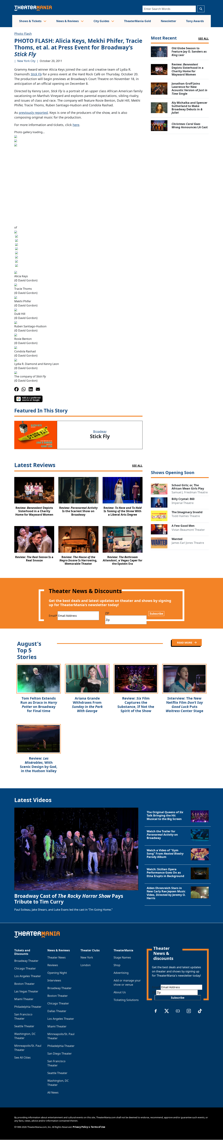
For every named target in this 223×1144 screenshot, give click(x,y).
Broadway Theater (26, 961)
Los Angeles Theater (27, 976)
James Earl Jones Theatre (188, 543)
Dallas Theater (56, 1011)
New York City (26, 61)
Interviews (54, 980)
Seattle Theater (24, 1026)
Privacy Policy (80, 1127)
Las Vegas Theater (26, 991)
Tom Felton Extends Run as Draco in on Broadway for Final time (38, 704)
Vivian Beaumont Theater (188, 530)
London (85, 965)
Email (53, 616)
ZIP (107, 613)
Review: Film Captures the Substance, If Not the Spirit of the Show (135, 704)
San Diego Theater (59, 1053)
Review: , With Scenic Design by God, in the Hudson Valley (38, 764)
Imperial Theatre (183, 503)
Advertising (121, 973)
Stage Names (122, 957)
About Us (120, 992)
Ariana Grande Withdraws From (87, 704)
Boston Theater (24, 984)
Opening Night (57, 973)
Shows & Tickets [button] (30, 21)
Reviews (52, 965)
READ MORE (185, 642)
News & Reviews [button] (67, 21)
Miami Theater (23, 999)
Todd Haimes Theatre (186, 516)
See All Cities (22, 1057)
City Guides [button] (102, 21)
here (76, 125)
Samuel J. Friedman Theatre (190, 492)
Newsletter (168, 21)
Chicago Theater (25, 968)
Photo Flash (23, 33)
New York (86, 957)
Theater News (56, 957)
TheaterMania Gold (137, 21)
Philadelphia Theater (27, 1007)
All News (53, 1092)
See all (203, 39)
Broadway (99, 431)
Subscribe (156, 614)
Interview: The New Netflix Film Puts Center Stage (184, 704)
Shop (117, 965)
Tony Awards (195, 21)
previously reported (33, 113)
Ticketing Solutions (126, 1000)
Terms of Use (98, 1127)
